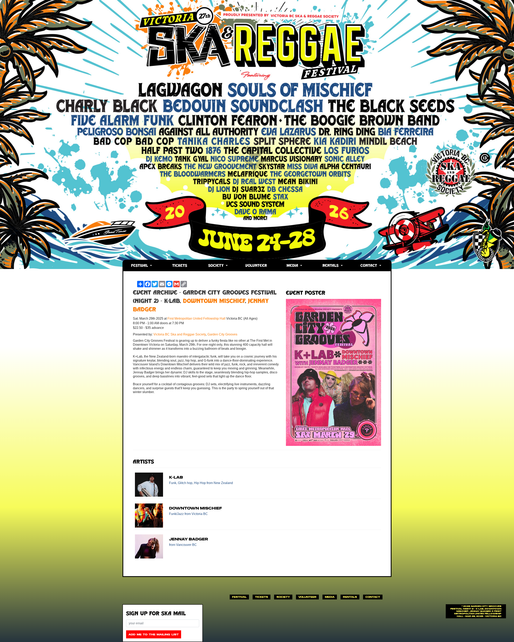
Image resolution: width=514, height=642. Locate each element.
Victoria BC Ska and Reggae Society (179, 334)
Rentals (331, 266)
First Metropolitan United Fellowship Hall (196, 318)
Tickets (179, 266)
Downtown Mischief (214, 301)
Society (216, 266)
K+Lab (176, 477)
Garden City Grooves (222, 334)
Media (293, 266)
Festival (140, 266)
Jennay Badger (188, 539)
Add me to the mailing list (153, 634)
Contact (369, 266)
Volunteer (256, 266)
